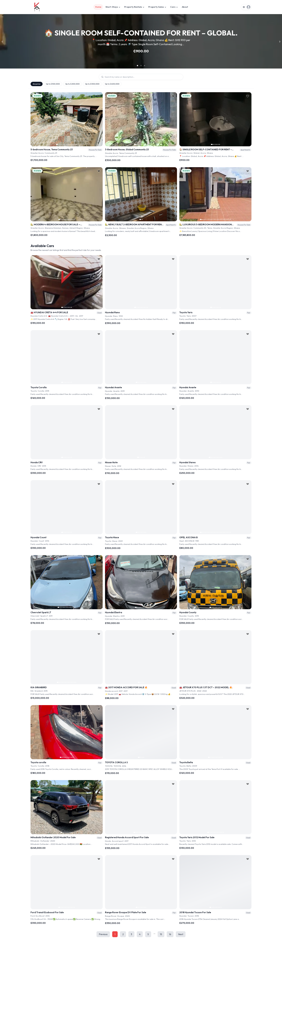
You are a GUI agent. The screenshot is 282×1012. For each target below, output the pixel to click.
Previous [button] (103, 934)
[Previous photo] (34, 119)
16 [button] (170, 934)
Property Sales (156, 6)
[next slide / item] (280, 41)
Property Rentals (133, 6)
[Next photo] (99, 119)
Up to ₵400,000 (112, 84)
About (185, 6)
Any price (36, 84)
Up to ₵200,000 (72, 84)
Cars (172, 6)
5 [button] (148, 934)
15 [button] (161, 934)
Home (98, 6)
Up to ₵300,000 (92, 84)
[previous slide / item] (2, 41)
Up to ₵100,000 (53, 84)
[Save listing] (99, 96)
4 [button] (139, 934)
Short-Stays (111, 6)
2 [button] (123, 934)
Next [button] (180, 934)
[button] (137, 65)
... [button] (154, 933)
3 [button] (131, 934)
